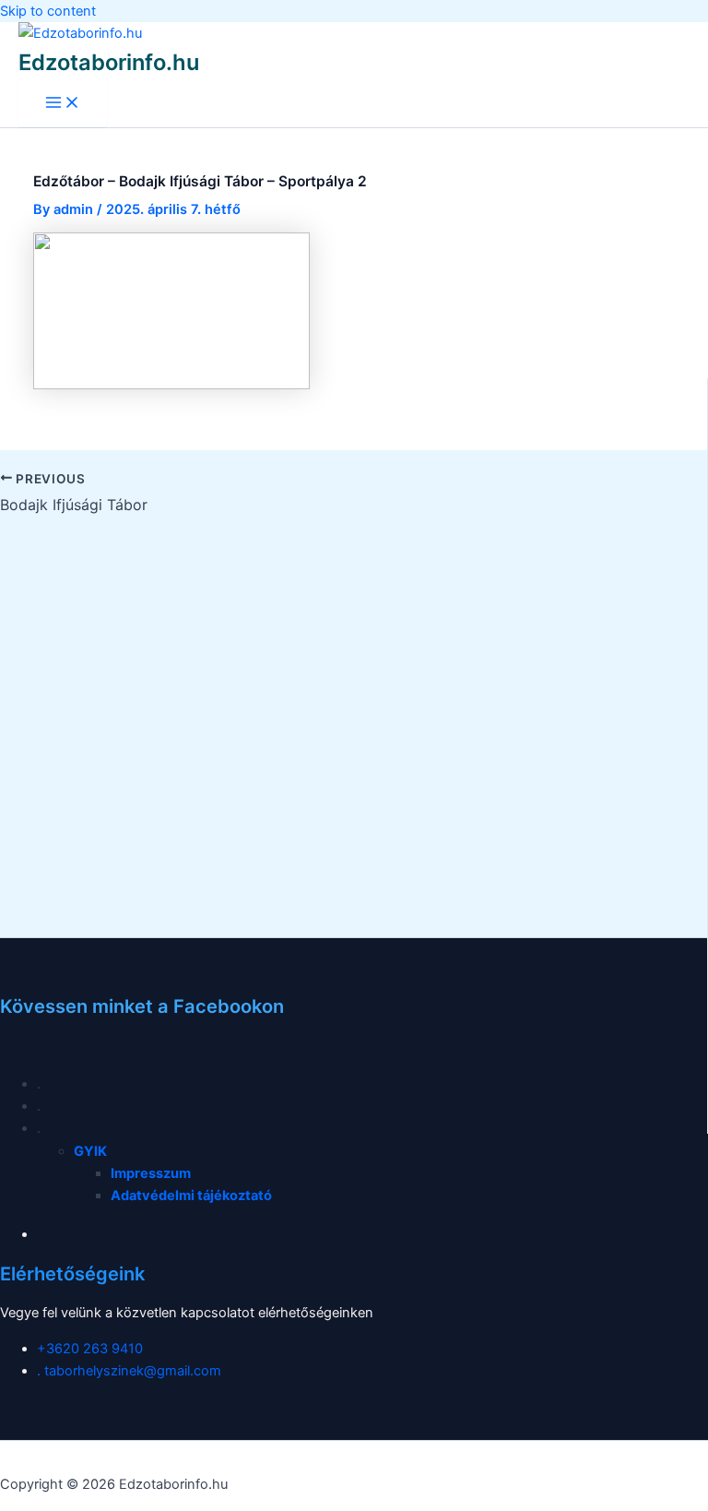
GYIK (90, 1151)
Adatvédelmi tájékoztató (191, 1195)
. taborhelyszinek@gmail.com (129, 1370)
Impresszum (151, 1173)
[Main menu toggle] (62, 103)
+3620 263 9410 (90, 1348)
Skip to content (48, 11)
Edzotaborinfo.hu (108, 62)
